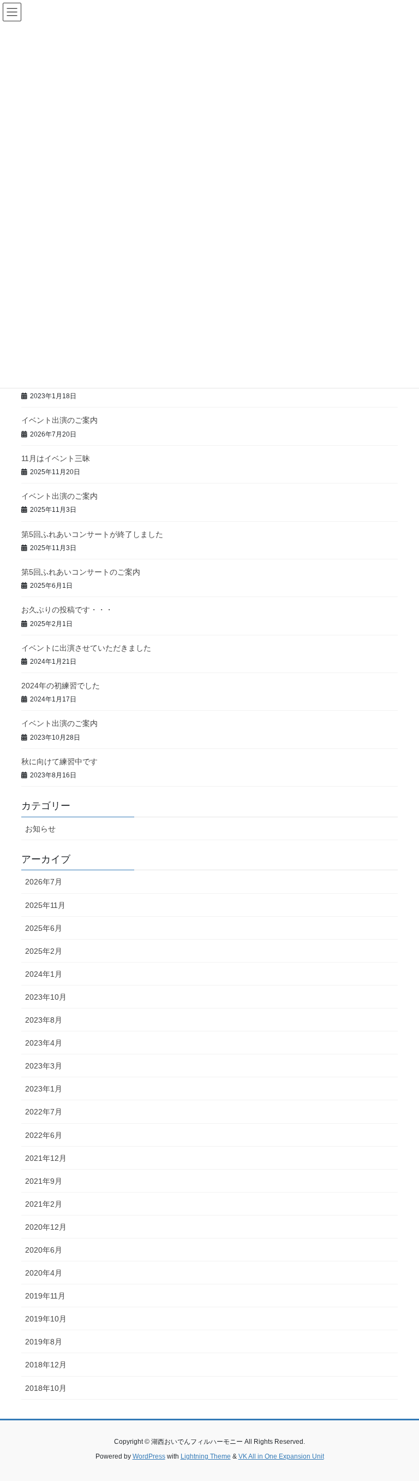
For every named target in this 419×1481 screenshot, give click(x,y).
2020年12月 (46, 1227)
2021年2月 (43, 1204)
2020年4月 (43, 1272)
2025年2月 (43, 951)
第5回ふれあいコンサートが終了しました (92, 534)
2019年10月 (46, 1318)
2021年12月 (46, 1158)
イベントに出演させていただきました (86, 648)
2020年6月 (43, 1250)
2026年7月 (43, 881)
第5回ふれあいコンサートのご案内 (80, 572)
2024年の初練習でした (60, 685)
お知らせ (40, 828)
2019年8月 (43, 1341)
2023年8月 (43, 1020)
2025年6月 (43, 928)
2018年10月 (46, 1388)
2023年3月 (43, 1065)
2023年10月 (46, 997)
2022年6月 (43, 1135)
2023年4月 (43, 1043)
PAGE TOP (399, 1427)
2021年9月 (43, 1181)
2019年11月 (45, 1295)
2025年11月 (45, 905)
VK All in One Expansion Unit (281, 1456)
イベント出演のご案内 (59, 420)
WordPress (149, 1456)
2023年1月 (43, 1088)
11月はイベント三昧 (55, 458)
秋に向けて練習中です (59, 761)
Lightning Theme (206, 1456)
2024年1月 (43, 974)
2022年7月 (43, 1111)
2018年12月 (46, 1364)
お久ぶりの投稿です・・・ (67, 609)
